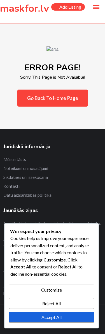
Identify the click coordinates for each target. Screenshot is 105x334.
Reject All (51, 303)
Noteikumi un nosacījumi (25, 168)
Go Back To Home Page (52, 98)
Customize (51, 289)
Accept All (51, 317)
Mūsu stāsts (14, 159)
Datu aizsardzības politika (27, 195)
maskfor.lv (24, 8)
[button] (96, 7)
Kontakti (11, 186)
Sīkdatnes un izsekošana (25, 177)
